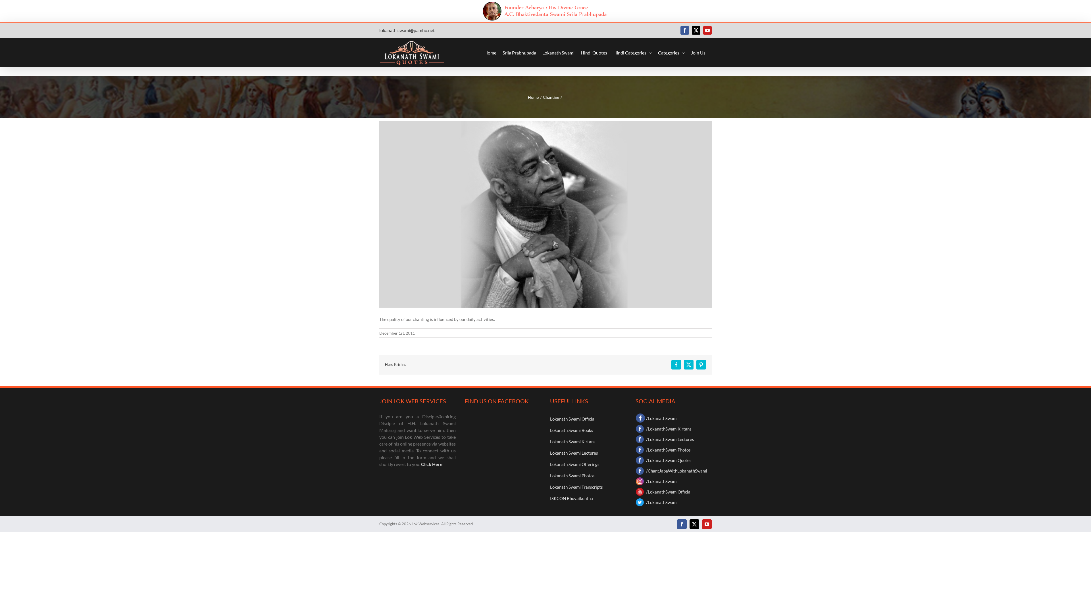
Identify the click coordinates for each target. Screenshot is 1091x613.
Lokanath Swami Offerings (574, 464)
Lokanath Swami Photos (572, 475)
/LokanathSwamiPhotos (668, 449)
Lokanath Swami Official (573, 418)
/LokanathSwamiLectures (670, 439)
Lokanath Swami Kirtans (573, 441)
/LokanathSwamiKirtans (669, 428)
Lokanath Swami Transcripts (576, 487)
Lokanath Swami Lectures (574, 452)
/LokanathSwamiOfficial (669, 491)
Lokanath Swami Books (571, 430)
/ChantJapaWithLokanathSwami (676, 470)
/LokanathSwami (662, 418)
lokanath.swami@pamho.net (407, 30)
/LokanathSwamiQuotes (669, 460)
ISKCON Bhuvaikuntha (571, 498)
